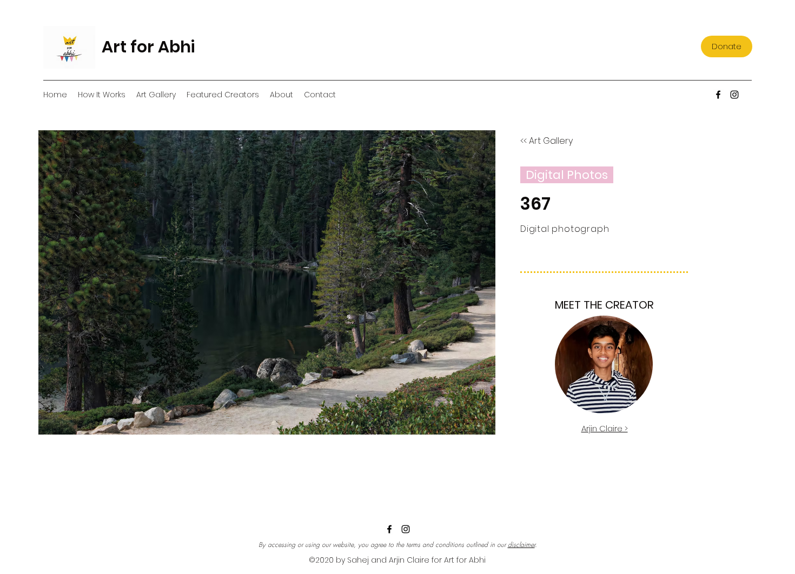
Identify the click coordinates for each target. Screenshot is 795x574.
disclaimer (521, 544)
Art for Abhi (148, 46)
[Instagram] (734, 94)
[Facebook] (718, 94)
